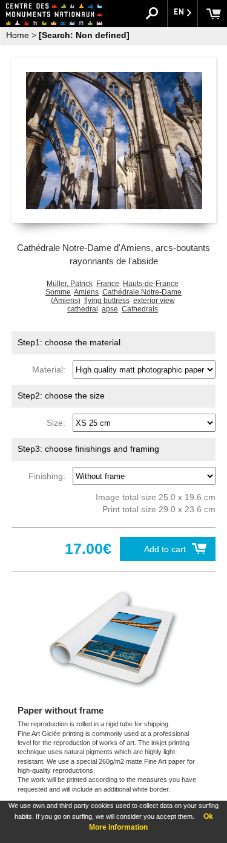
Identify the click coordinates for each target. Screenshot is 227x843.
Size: (58, 423)
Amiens (86, 292)
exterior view (154, 300)
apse (110, 309)
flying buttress (107, 300)
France (107, 283)
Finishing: (49, 476)
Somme (58, 292)
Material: (51, 369)
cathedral (82, 309)
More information (118, 827)
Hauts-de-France (151, 283)
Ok (208, 816)
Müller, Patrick (70, 283)
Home (17, 35)
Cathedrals (140, 309)
